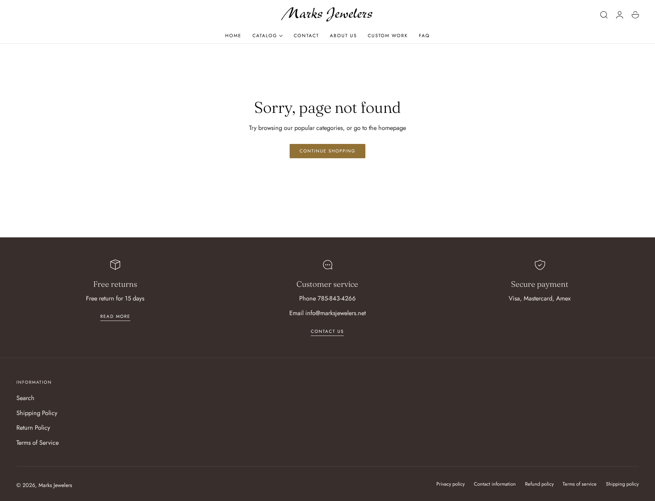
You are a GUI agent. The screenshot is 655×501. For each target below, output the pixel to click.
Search (25, 397)
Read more (115, 316)
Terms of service (580, 483)
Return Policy (33, 427)
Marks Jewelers (55, 485)
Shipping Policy (36, 412)
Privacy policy (450, 483)
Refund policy (539, 483)
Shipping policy (622, 483)
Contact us (327, 331)
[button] (604, 14)
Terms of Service (37, 442)
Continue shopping (327, 151)
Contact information (495, 483)
